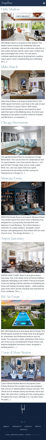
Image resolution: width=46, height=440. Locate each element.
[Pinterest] (21, 422)
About (6, 426)
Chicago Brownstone (14, 122)
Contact (24, 429)
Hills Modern (10, 8)
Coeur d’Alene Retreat (16, 352)
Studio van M (36, 434)
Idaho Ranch (9, 66)
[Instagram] (24, 422)
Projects (17, 426)
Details (28, 426)
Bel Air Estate (10, 296)
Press (38, 426)
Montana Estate (11, 177)
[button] (44, 3)
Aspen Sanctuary (12, 238)
